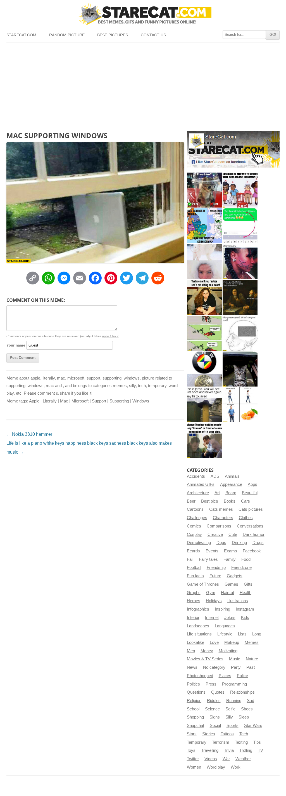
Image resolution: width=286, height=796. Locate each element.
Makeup (231, 642)
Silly (229, 717)
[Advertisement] (143, 85)
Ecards (193, 551)
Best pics (209, 501)
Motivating (228, 651)
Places (225, 675)
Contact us (153, 35)
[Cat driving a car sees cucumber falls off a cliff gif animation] (240, 369)
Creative (215, 534)
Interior (193, 617)
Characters (223, 517)
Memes (252, 642)
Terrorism (220, 742)
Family (229, 559)
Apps (252, 484)
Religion (194, 700)
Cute (232, 534)
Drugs (258, 542)
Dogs (221, 542)
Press (211, 684)
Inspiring (222, 609)
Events (212, 551)
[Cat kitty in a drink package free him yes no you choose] (204, 190)
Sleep (244, 717)
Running (233, 700)
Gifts (248, 584)
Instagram (245, 609)
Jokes (229, 617)
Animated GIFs (200, 484)
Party (236, 667)
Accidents (196, 476)
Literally (50, 401)
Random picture (67, 35)
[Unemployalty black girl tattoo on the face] (240, 261)
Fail (190, 559)
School (193, 709)
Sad (250, 700)
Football (194, 567)
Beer (191, 501)
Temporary (196, 742)
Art (217, 493)
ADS (215, 476)
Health (245, 592)
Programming (234, 684)
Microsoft (80, 401)
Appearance (231, 484)
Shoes (247, 709)
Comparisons (219, 526)
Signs (214, 717)
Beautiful (250, 493)
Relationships (242, 692)
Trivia (229, 750)
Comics (194, 526)
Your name (15, 345)
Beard (230, 493)
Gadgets (234, 576)
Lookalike (195, 642)
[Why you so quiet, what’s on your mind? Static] (240, 333)
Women (194, 767)
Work (235, 767)
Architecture (198, 493)
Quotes (218, 692)
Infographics (198, 609)
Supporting (119, 401)
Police (242, 675)
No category (214, 667)
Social (215, 725)
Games (231, 584)
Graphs (194, 592)
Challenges (197, 517)
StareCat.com (21, 35)
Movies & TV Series (205, 659)
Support (99, 401)
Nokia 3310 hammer (29, 434)
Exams (230, 551)
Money (207, 651)
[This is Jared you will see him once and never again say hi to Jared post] (204, 404)
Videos (210, 759)
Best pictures (112, 35)
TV (260, 750)
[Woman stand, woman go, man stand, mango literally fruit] (240, 404)
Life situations (199, 634)
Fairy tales (208, 559)
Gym (210, 592)
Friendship (216, 567)
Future (215, 576)
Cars (245, 501)
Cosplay (194, 534)
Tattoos (227, 734)
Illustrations (237, 601)
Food (246, 559)
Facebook (252, 551)
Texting (241, 742)
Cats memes (221, 509)
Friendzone (241, 567)
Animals (232, 476)
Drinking (239, 542)
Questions (196, 692)
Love (214, 642)
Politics (193, 684)
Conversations (250, 526)
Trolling (245, 750)
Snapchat (195, 725)
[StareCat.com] (143, 14)
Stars (192, 734)
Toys (191, 750)
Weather (243, 759)
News (192, 667)
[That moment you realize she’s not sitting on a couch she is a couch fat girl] (204, 297)
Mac (64, 401)
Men (191, 651)
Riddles (214, 700)
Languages (225, 626)
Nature (252, 659)
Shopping (195, 717)
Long (256, 634)
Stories (208, 734)
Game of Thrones (203, 584)
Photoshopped (200, 675)
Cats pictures (251, 509)
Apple (34, 401)
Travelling (209, 750)
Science (212, 709)
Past (250, 667)
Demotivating (199, 542)
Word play (216, 767)
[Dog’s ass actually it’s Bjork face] (204, 261)
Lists (242, 634)
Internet (212, 617)
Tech (243, 734)
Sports (233, 725)
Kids (245, 617)
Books (229, 501)
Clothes (246, 517)
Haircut (227, 592)
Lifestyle (224, 634)
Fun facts (195, 576)
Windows (140, 401)
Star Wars (253, 725)
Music (234, 659)
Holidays (214, 601)
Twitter (193, 759)
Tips (257, 742)
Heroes (193, 601)
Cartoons (195, 509)
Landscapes (198, 626)
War (226, 759)
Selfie (230, 709)
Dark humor (253, 534)
